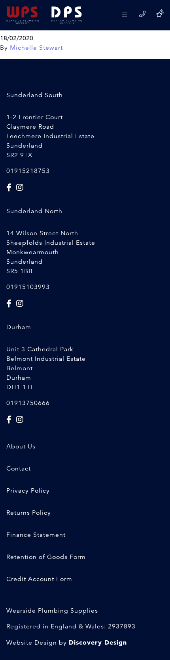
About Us (21, 446)
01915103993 (28, 287)
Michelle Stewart (36, 48)
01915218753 (28, 171)
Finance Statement (36, 535)
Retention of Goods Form (46, 557)
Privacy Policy (28, 491)
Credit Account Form (39, 579)
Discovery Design (98, 642)
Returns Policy (28, 513)
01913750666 (28, 403)
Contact (18, 468)
